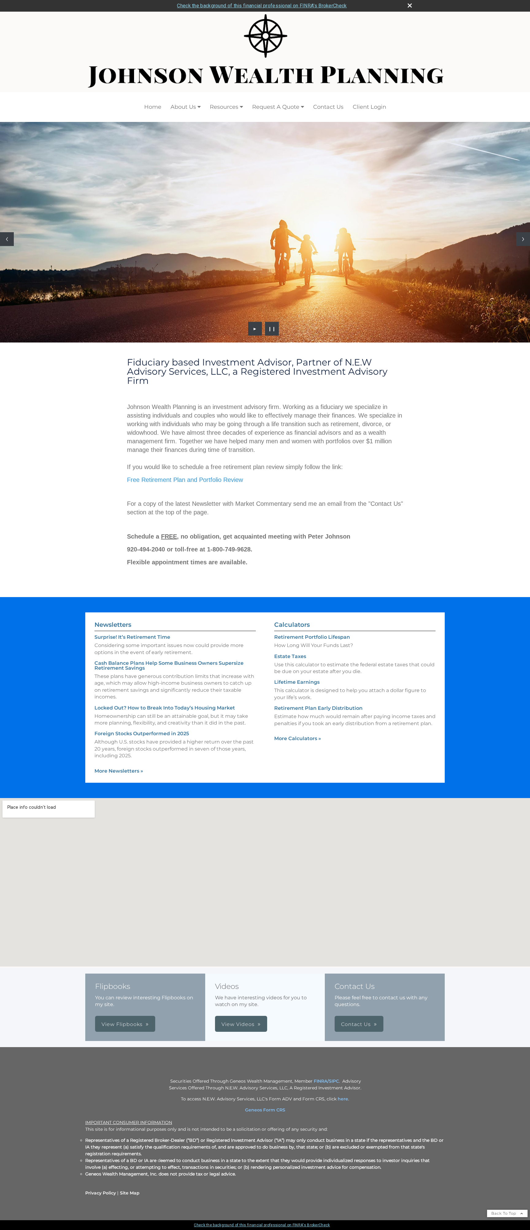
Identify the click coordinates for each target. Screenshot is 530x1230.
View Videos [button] (238, 1024)
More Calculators (297, 738)
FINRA (320, 1081)
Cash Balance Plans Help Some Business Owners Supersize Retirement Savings (169, 665)
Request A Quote (275, 107)
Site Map (130, 1193)
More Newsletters (118, 771)
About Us (183, 107)
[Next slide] (523, 239)
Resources (224, 107)
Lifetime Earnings (297, 682)
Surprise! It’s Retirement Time (132, 637)
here (343, 1099)
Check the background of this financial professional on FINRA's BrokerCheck (262, 6)
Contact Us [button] (356, 1024)
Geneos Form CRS (265, 1110)
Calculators (292, 624)
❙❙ (272, 328)
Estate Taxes (290, 656)
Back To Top (504, 1213)
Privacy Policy (100, 1193)
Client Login (369, 107)
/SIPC (333, 1081)
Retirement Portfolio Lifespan (312, 637)
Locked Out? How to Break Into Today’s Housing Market (164, 708)
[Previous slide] (7, 239)
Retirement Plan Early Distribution (318, 708)
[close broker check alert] (409, 5)
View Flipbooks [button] (122, 1024)
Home (152, 107)
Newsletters (112, 624)
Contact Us (328, 107)
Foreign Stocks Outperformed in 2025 (141, 733)
